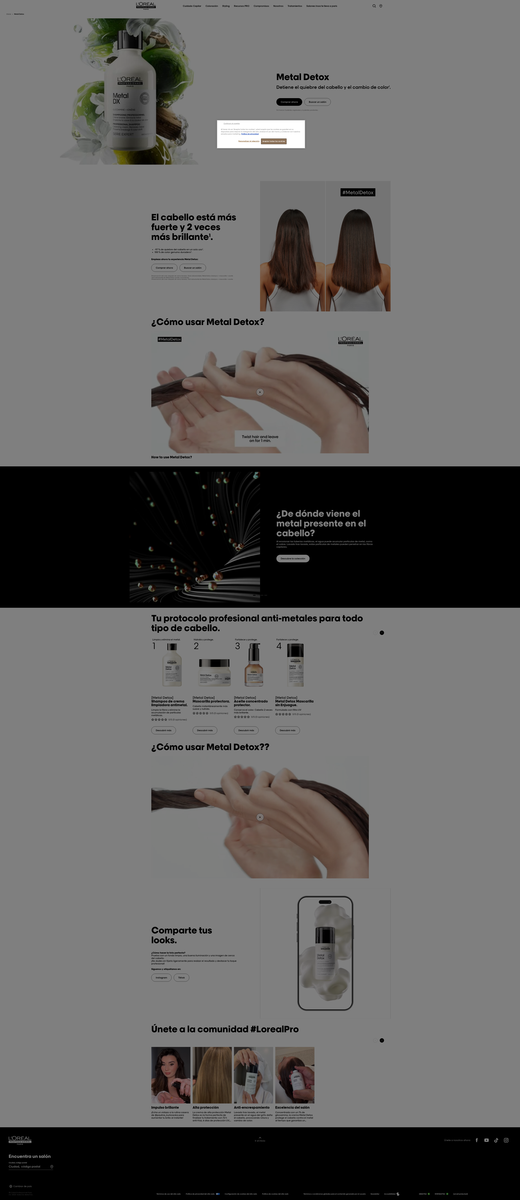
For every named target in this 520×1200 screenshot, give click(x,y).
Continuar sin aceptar (232, 123)
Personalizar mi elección (248, 141)
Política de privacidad (250, 134)
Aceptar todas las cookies (274, 141)
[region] (261, 134)
